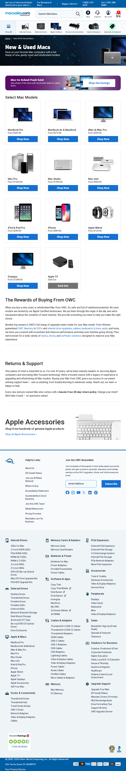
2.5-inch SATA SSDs (20, 549)
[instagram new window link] (73, 492)
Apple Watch (17, 672)
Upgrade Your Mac (100, 689)
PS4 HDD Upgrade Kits (21, 582)
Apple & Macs (18, 636)
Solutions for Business (104, 642)
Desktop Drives (18, 594)
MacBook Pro (17, 642)
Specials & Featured (101, 633)
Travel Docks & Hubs (21, 706)
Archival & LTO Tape (20, 620)
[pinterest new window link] (96, 492)
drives (52, 335)
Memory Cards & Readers (65, 540)
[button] (61, 88)
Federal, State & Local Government (101, 676)
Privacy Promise (33, 513)
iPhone (14, 668)
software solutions (71, 335)
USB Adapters (58, 652)
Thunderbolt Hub (19, 702)
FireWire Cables (58, 674)
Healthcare (96, 670)
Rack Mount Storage (21, 616)
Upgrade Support (101, 683)
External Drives (19, 588)
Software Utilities (59, 610)
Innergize (55, 599)
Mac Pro (15, 653)
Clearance (96, 636)
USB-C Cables (57, 641)
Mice (93, 610)
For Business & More (44, 3)
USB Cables (56, 648)
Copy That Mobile (59, 588)
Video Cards (97, 603)
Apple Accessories (20, 683)
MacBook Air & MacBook (23, 646)
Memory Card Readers (62, 549)
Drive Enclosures (19, 630)
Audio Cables (57, 670)
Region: (69, 4)
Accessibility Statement (37, 491)
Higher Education (99, 656)
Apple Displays (18, 679)
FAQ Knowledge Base (101, 700)
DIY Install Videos (33, 473)
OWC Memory (25, 328)
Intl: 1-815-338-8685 (108, 3)
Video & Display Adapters (23, 717)
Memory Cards (58, 546)
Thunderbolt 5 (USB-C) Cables (65, 626)
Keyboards (96, 607)
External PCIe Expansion (103, 546)
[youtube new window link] (79, 492)
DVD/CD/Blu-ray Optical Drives (22, 573)
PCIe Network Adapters (102, 560)
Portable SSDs (18, 605)
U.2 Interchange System (103, 553)
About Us (29, 468)
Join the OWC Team (35, 504)
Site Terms (10, 764)
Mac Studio (16, 657)
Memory (55, 684)
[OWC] (17, 14)
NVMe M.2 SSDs (18, 557)
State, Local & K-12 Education (105, 659)
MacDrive (55, 603)
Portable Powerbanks (61, 569)
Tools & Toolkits (98, 576)
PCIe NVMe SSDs (19, 553)
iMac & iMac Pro (18, 650)
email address (76, 483)
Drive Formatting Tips (101, 704)
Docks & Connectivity (23, 693)
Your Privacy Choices (15, 769)
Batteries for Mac (59, 561)
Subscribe (111, 484)
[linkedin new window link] (90, 492)
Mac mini (15, 661)
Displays (95, 599)
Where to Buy (31, 486)
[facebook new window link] (67, 493)
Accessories (98, 570)
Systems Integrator (100, 667)
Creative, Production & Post (104, 648)
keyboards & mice (91, 328)
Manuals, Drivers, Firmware (104, 697)
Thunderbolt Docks (20, 698)
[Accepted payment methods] (97, 764)
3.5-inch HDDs (17, 564)
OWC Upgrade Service (102, 711)
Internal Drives (19, 540)
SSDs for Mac (17, 546)
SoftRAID (55, 614)
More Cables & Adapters (63, 678)
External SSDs (18, 609)
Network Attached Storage (24, 612)
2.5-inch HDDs (17, 568)
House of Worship (99, 663)
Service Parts (97, 587)
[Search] (78, 14)
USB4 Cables (57, 637)
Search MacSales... (48, 13)
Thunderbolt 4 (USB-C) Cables (65, 630)
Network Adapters (20, 713)
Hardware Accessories (102, 580)
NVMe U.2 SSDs (18, 560)
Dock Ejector (57, 595)
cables (77, 328)
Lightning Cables (59, 655)
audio (105, 328)
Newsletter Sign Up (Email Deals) (103, 627)
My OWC (55, 607)
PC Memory (56, 693)
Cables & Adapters (61, 620)
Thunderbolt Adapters (62, 633)
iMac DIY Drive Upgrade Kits (24, 578)
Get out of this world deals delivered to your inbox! (18, 3)
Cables (14, 721)
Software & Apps (60, 579)
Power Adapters (59, 565)
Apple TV (15, 675)
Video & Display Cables (62, 659)
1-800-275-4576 (88, 3)
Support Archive (99, 708)
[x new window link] (84, 492)
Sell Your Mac (17, 686)
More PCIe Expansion (101, 564)
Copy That (56, 584)
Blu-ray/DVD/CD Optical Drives (22, 625)
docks (44, 335)
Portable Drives (18, 601)
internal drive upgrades (60, 328)
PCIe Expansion (100, 540)
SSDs (39, 328)
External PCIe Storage (102, 549)
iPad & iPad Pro (18, 664)
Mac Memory (57, 689)
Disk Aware (56, 592)
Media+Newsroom (34, 508)
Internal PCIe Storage (101, 557)
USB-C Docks (17, 709)
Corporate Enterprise (101, 652)
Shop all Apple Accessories (21, 434)
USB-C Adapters (59, 644)
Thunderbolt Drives (20, 598)
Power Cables (57, 572)
